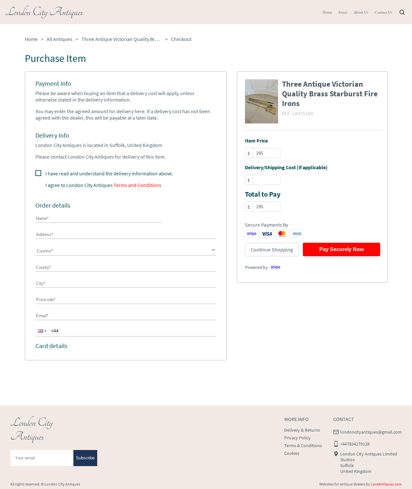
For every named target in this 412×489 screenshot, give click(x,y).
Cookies (291, 453)
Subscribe (85, 457)
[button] (41, 330)
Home (327, 12)
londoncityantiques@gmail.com (371, 432)
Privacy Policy (297, 438)
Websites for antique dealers (342, 484)
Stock (343, 12)
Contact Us (383, 12)
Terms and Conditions (137, 185)
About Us (361, 12)
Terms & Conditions (303, 445)
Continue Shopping (272, 249)
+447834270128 (355, 444)
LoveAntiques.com (386, 484)
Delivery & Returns (302, 430)
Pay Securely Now (341, 249)
